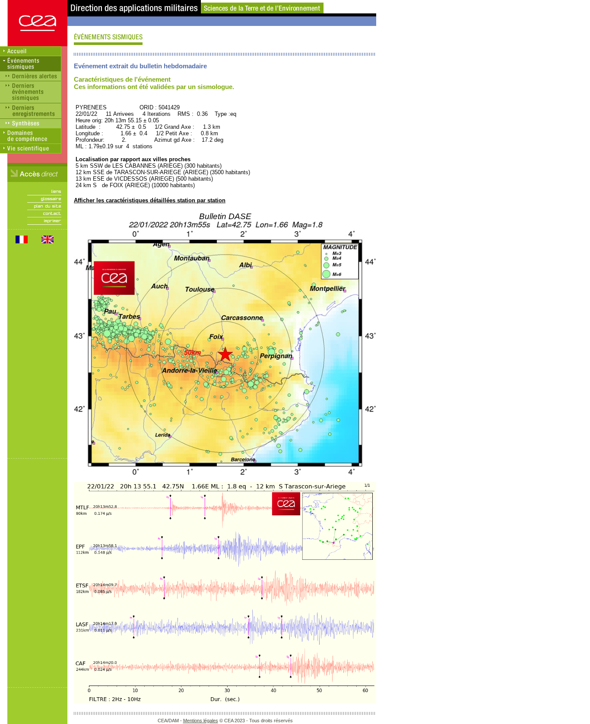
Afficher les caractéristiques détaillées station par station (149, 200)
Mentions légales (200, 720)
